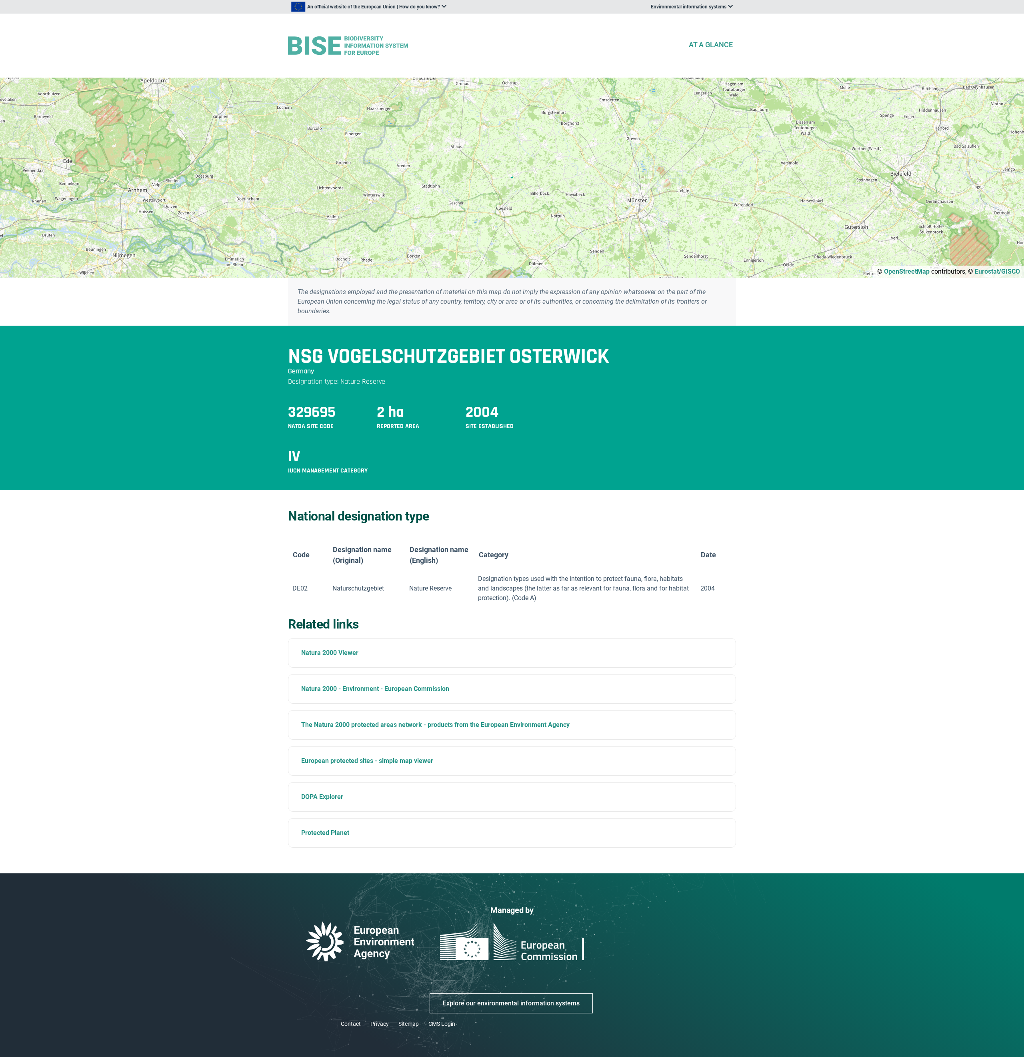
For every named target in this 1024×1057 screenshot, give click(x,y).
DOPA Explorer (322, 797)
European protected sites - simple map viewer (367, 761)
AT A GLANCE (711, 44)
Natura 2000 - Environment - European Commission (375, 689)
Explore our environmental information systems (511, 1003)
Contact (351, 1024)
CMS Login (441, 1024)
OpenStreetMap (907, 271)
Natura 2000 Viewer (329, 653)
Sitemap (408, 1024)
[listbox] (369, 7)
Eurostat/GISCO (997, 271)
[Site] (485, 46)
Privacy (379, 1024)
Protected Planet (325, 833)
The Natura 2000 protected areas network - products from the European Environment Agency (435, 725)
